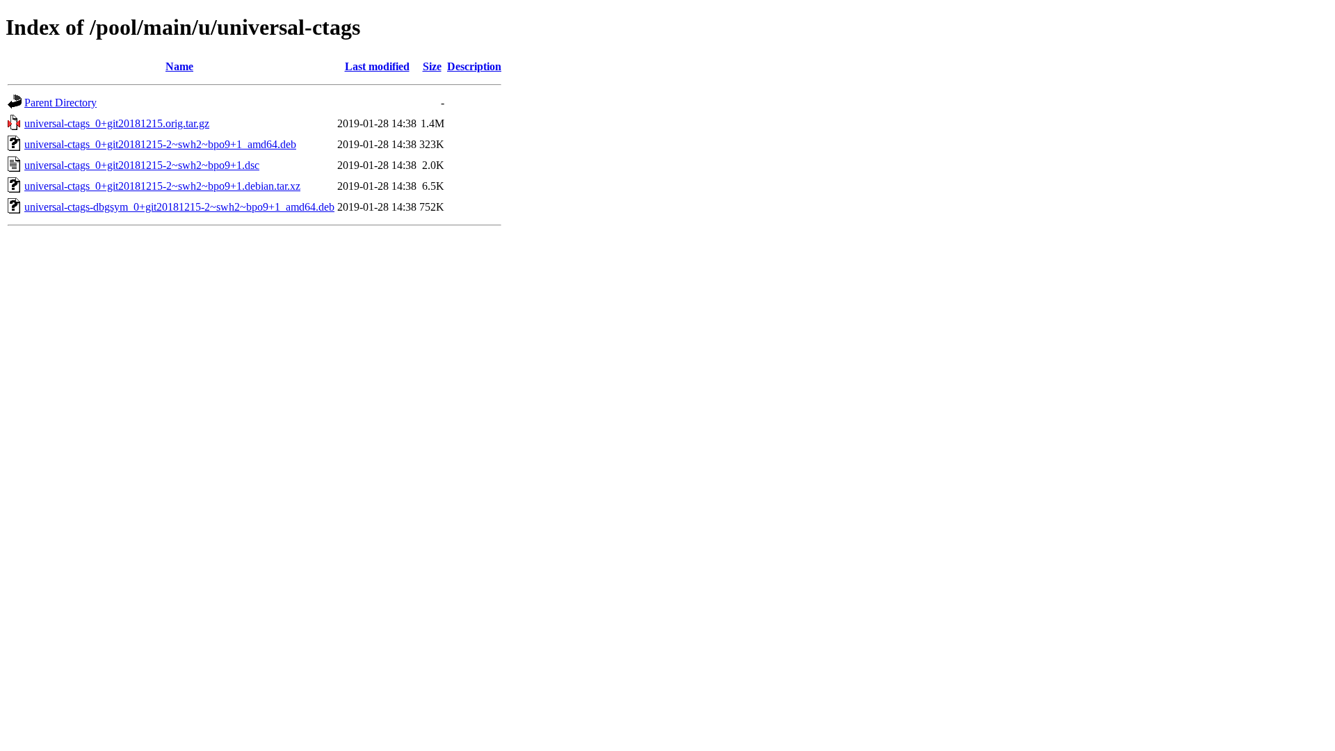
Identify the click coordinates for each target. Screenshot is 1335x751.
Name (179, 66)
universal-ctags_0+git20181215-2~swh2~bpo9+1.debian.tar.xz (162, 186)
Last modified (377, 66)
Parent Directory (60, 102)
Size (432, 66)
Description (474, 66)
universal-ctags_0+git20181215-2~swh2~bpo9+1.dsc (141, 165)
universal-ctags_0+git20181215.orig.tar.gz (116, 123)
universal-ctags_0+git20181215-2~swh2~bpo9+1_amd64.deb (160, 144)
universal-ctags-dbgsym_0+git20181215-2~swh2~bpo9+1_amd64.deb (179, 207)
